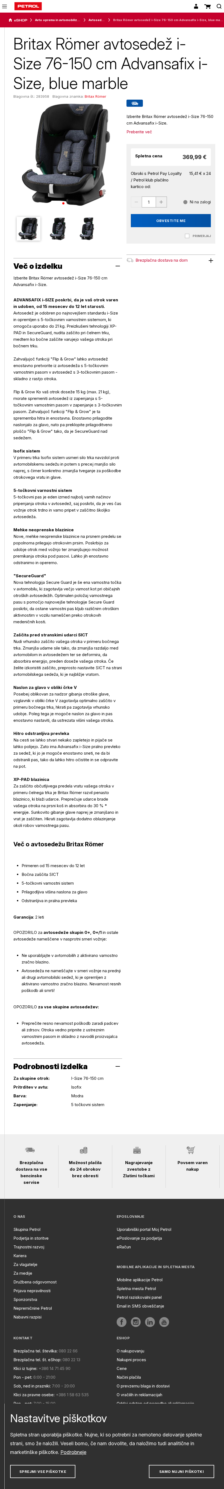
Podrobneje (73, 1452)
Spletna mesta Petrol (136, 1288)
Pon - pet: (22, 1377)
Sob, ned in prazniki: (32, 1386)
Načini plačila (129, 1377)
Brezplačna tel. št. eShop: (37, 1359)
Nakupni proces (131, 1359)
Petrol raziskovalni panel (139, 1297)
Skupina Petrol (26, 1229)
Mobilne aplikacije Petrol (140, 1279)
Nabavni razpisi (27, 1317)
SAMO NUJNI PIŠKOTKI (181, 1471)
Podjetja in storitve (31, 1238)
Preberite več (139, 131)
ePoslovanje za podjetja (139, 1238)
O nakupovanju (130, 1351)
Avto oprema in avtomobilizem (58, 20)
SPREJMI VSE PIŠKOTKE (42, 1471)
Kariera (19, 1255)
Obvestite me (171, 220)
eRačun (124, 1247)
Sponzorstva (25, 1299)
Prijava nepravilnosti (32, 1290)
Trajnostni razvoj (28, 1247)
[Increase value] (161, 202)
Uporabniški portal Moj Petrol (144, 1229)
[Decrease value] (136, 202)
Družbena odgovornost (35, 1282)
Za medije (22, 1273)
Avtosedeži (97, 20)
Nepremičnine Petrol (32, 1308)
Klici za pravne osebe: (34, 1394)
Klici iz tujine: (25, 1368)
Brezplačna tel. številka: (35, 1351)
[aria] (18, 20)
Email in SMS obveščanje (140, 1306)
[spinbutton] (149, 202)
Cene (122, 1368)
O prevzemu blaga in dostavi (143, 1386)
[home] (28, 6)
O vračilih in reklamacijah (139, 1394)
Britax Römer (95, 96)
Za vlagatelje (25, 1264)
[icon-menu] (4, 6)
